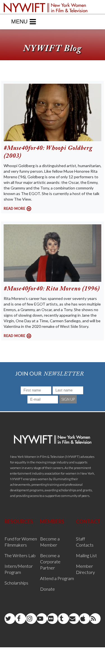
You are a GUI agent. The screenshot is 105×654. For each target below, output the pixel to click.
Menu (19, 21)
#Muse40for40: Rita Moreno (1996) (52, 289)
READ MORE (14, 208)
